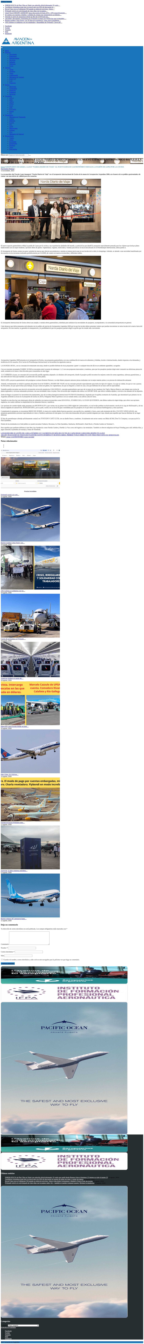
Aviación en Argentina (8, 1327)
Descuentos (13, 149)
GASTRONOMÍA (17, 437)
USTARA (12, 109)
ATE (10, 107)
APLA (11, 98)
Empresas (12, 92)
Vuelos (11, 138)
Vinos (11, 73)
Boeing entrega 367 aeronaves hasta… (13, 919)
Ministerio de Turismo (16, 77)
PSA (10, 132)
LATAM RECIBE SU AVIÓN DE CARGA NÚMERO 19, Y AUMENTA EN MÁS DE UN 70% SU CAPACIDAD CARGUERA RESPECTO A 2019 (53, 433)
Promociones (9, 136)
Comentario (5, 944)
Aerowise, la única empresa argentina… (14, 871)
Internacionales (14, 58)
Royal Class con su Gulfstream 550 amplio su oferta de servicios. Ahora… (30, 9)
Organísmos (9, 115)
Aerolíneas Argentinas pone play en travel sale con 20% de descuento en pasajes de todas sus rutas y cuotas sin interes (44, 1179)
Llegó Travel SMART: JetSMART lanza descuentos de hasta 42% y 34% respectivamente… (36, 13)
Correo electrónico (7, 952)
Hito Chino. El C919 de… (9, 774)
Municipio (12, 87)
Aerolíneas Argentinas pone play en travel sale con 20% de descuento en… (30, 7)
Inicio (7, 51)
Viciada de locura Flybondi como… (13, 822)
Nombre (4, 948)
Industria (12, 62)
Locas (11, 66)
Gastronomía (13, 75)
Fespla (11, 111)
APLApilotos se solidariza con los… (13, 591)
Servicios (12, 60)
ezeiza (8, 437)
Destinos (12, 71)
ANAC (11, 119)
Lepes (26, 437)
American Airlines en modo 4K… (12, 678)
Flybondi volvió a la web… (10, 495)
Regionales (13, 56)
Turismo (8, 68)
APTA (11, 102)
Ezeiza (7, 85)
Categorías (4, 1325)
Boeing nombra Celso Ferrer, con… (13, 543)
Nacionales (13, 54)
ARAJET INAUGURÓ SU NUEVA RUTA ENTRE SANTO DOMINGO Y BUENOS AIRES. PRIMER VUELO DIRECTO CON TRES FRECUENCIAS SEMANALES (60, 435)
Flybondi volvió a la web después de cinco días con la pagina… (26, 11)
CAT (11, 81)
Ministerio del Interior (16, 134)
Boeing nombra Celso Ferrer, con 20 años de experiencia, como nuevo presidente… (33, 20)
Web (2, 956)
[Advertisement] (72, 344)
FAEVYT (12, 79)
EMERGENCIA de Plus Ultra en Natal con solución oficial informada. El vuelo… (32, 5)
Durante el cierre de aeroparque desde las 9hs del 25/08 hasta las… (27, 17)
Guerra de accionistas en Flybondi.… (13, 639)
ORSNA (12, 121)
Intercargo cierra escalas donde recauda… (15, 726)
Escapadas (12, 142)
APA (11, 100)
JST (10, 125)
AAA (11, 106)
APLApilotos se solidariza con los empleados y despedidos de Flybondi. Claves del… (33, 22)
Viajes (11, 70)
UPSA (11, 104)
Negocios (12, 64)
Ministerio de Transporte (17, 117)
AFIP (11, 126)
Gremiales (8, 96)
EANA (11, 123)
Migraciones (13, 128)
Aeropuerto (13, 88)
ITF (10, 113)
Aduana (12, 130)
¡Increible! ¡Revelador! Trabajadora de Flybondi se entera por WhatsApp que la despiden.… (35, 18)
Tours (11, 147)
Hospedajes (13, 143)
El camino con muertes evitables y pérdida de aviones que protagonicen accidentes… (33, 15)
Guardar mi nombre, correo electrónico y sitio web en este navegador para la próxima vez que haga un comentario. (41, 960)
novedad (31, 437)
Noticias (8, 52)
